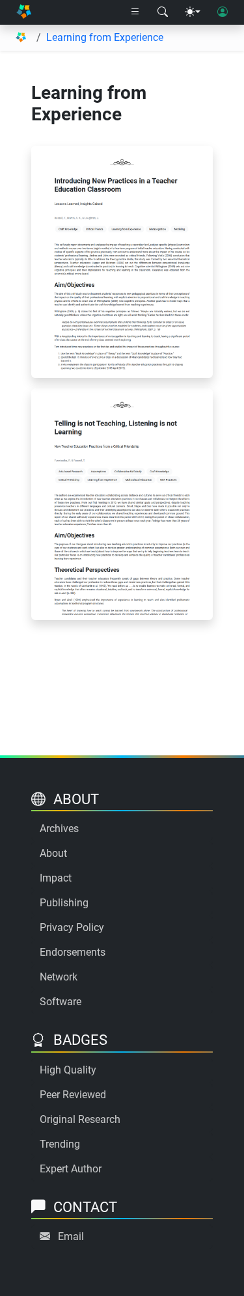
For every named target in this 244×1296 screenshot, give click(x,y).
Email (71, 1236)
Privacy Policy (72, 927)
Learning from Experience (104, 37)
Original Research (80, 1119)
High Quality (68, 1070)
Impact (56, 878)
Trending (60, 1144)
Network (58, 977)
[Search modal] (162, 12)
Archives (59, 828)
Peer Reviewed (73, 1094)
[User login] (222, 12)
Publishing (64, 903)
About (53, 853)
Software (60, 1001)
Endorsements (72, 952)
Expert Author (71, 1169)
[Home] (24, 13)
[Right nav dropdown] (135, 12)
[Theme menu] (192, 12)
